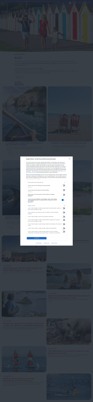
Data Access (46, 243)
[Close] (70, 159)
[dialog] (46, 201)
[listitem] (46, 182)
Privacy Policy (54, 243)
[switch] (63, 185)
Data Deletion (39, 243)
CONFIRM (36, 238)
